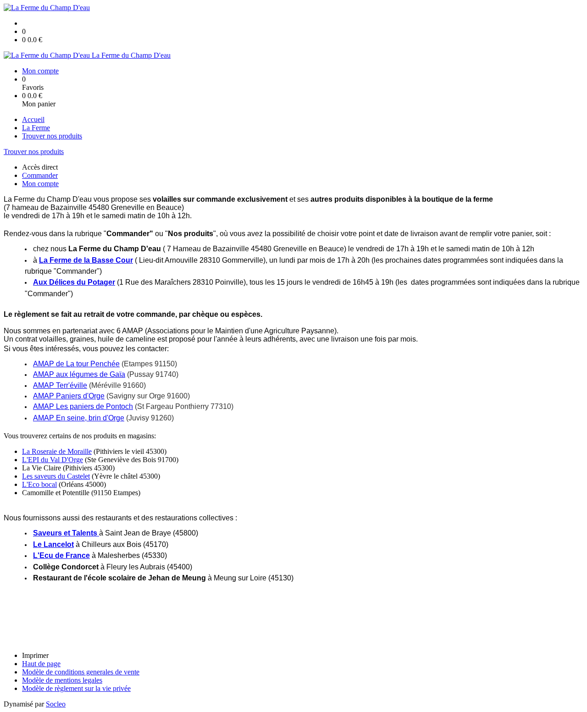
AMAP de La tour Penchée (76, 364)
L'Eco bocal (39, 484)
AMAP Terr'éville (60, 385)
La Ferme (36, 128)
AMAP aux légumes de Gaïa (79, 374)
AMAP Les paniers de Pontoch (83, 406)
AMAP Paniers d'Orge (69, 396)
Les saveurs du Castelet (56, 476)
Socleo (56, 704)
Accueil (33, 119)
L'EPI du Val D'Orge (52, 460)
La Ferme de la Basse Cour (86, 260)
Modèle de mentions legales (62, 680)
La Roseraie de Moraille (57, 451)
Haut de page (41, 664)
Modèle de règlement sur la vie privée (76, 688)
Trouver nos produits (52, 136)
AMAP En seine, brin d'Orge (78, 418)
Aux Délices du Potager (74, 282)
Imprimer (35, 655)
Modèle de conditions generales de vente (80, 672)
